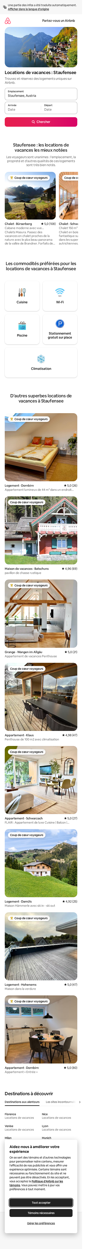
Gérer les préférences (41, 1223)
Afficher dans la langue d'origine (28, 9)
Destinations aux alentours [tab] (22, 1102)
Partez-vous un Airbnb (58, 21)
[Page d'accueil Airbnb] (8, 20)
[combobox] (41, 95)
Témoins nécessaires (41, 1213)
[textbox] (23, 109)
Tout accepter (41, 1202)
